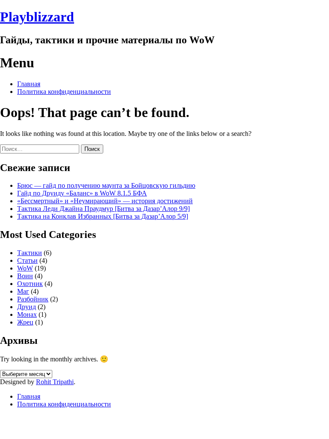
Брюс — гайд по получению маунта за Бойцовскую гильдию (106, 185)
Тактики (29, 252)
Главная (28, 83)
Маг (23, 291)
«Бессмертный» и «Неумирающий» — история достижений (105, 200)
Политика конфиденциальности (64, 91)
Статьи (27, 260)
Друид (26, 306)
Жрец (25, 322)
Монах (27, 314)
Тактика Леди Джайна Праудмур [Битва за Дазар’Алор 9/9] (103, 208)
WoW (25, 268)
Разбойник (32, 299)
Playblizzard (37, 16)
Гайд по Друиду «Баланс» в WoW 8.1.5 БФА (82, 193)
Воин (25, 276)
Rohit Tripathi (55, 381)
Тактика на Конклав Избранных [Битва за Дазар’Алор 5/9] (102, 216)
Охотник (30, 283)
